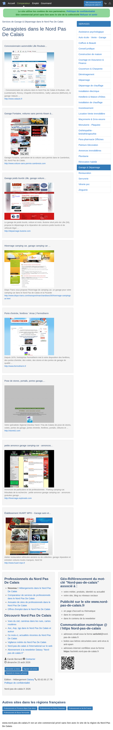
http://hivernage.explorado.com (18, 498)
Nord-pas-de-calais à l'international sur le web (30, 646)
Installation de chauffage (91, 102)
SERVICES (84, 24)
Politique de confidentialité (81, 11)
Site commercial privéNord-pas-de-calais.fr (93, 4)
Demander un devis (13, 669)
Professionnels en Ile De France (80, 708)
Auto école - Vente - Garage (92, 37)
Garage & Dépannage (89, 167)
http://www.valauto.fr (13, 99)
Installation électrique (89, 91)
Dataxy (30, 679)
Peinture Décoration (88, 145)
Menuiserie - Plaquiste (89, 125)
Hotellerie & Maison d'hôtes (92, 97)
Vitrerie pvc (84, 184)
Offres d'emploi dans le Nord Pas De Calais (29, 609)
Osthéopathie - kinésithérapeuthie (87, 132)
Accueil (11, 3)
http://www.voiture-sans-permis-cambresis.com (25, 163)
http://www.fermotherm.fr (15, 366)
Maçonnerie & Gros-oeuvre (92, 119)
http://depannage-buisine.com (17, 231)
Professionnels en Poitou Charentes (52, 708)
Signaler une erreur (30, 669)
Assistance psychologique (91, 32)
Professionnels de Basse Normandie (16, 712)
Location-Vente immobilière (92, 113)
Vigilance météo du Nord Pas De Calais (27, 642)
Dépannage (84, 80)
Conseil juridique (87, 48)
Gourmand (46, 3)
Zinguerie (83, 190)
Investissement (86, 108)
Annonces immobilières (90, 150)
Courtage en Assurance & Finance (91, 61)
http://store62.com (12, 431)
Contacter (30, 659)
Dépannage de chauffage (91, 85)
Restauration (85, 173)
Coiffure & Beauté (87, 43)
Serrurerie (83, 178)
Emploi (35, 3)
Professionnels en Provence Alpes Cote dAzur (20, 708)
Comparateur (23, 3)
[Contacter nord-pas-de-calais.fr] (109, 3)
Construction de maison (90, 54)
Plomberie (83, 156)
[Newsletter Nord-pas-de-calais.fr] (105, 3)
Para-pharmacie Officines (91, 139)
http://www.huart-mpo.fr (14, 563)
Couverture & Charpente (91, 69)
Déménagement (86, 74)
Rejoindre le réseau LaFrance (16, 673)
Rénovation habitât (88, 162)
